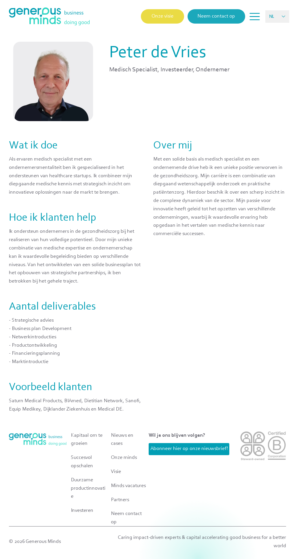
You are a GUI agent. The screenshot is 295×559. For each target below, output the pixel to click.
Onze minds (124, 457)
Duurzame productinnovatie (88, 488)
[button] (254, 16)
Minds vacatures (128, 486)
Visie (116, 471)
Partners (120, 500)
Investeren (82, 510)
